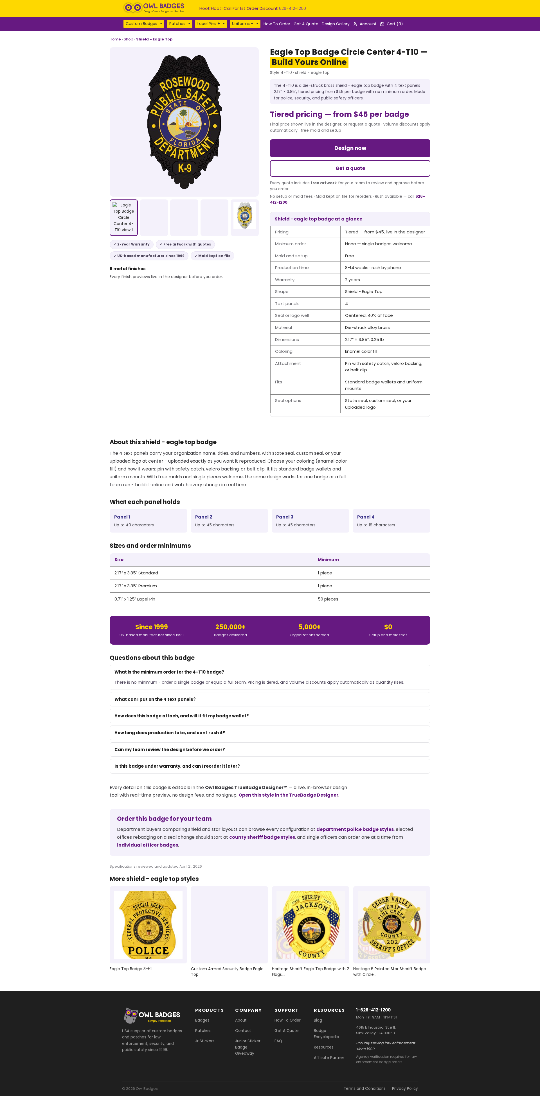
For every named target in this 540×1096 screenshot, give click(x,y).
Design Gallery (336, 24)
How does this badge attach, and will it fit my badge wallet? (181, 716)
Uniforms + (242, 23)
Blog (318, 1020)
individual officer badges (147, 845)
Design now (350, 148)
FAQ (278, 1041)
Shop (128, 39)
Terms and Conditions (365, 1088)
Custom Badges (141, 23)
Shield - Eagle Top (154, 39)
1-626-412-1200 (373, 1010)
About (241, 1020)
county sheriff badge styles (262, 837)
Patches (177, 23)
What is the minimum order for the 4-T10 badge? (169, 672)
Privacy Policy (405, 1088)
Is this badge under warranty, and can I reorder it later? (177, 766)
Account (368, 24)
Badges (202, 1020)
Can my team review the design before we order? (169, 749)
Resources (324, 1047)
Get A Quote (306, 24)
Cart (395, 24)
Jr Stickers (205, 1041)
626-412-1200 (292, 8)
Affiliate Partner (329, 1057)
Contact (243, 1030)
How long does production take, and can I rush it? (169, 733)
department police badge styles (355, 829)
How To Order (277, 24)
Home (115, 39)
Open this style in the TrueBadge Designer (288, 795)
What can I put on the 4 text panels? (155, 699)
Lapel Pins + (208, 23)
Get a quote (350, 168)
